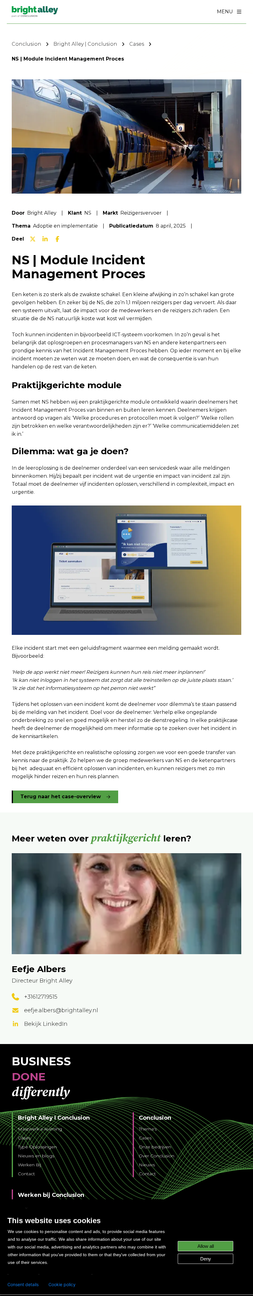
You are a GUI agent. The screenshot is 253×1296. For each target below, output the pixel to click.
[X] (32, 239)
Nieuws (147, 1165)
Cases (136, 44)
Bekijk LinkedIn (46, 1024)
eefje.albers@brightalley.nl (61, 1010)
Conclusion (26, 44)
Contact (26, 1173)
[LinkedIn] (45, 239)
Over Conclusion (156, 1156)
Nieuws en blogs (36, 1156)
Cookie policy (62, 1284)
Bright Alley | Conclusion (85, 44)
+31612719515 (40, 996)
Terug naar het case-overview (60, 796)
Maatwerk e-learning (40, 1129)
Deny (205, 1258)
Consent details (23, 1284)
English (16, 1207)
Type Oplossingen (37, 1147)
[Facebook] (57, 239)
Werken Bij (29, 1165)
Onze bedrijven (155, 1147)
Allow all (205, 1246)
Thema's (148, 1129)
